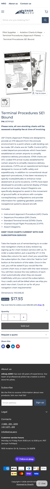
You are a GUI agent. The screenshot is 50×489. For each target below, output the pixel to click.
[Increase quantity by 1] (23, 317)
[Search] (45, 20)
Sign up (40, 402)
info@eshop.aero (9, 432)
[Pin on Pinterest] (18, 346)
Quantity (5, 311)
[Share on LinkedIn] (13, 346)
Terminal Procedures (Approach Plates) (22, 35)
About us (13, 3)
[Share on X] (8, 346)
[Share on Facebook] (3, 346)
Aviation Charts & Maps (31, 32)
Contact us (25, 3)
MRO (3, 3)
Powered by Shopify (25, 484)
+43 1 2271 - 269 (8, 427)
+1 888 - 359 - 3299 (9, 424)
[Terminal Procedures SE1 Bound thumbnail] (5, 102)
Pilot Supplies (9, 32)
